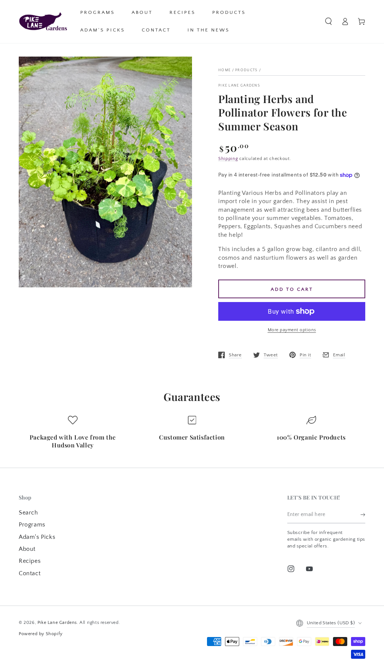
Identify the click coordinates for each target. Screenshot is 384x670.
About (27, 549)
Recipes (29, 561)
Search (28, 512)
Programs (32, 524)
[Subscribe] (362, 515)
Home (224, 70)
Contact (29, 573)
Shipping (228, 158)
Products (246, 70)
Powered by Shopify (41, 633)
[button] (328, 21)
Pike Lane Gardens (239, 86)
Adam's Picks (37, 537)
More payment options (292, 330)
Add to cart (292, 289)
